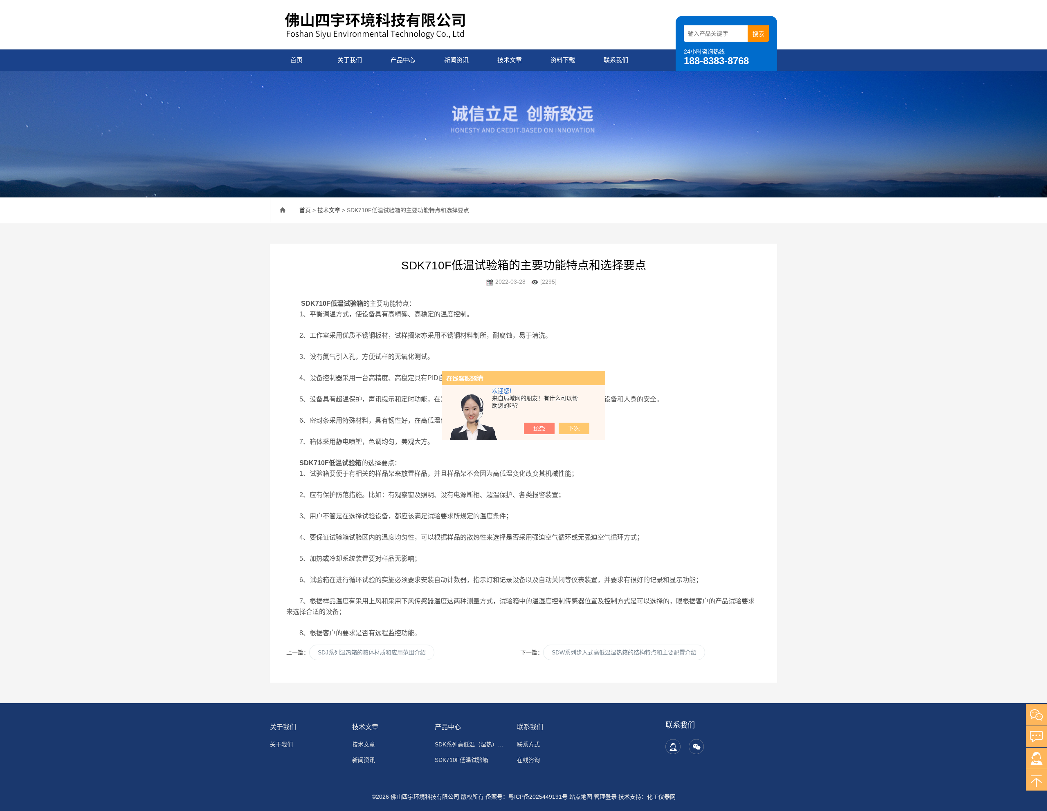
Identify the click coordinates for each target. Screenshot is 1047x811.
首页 (296, 59)
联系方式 (528, 744)
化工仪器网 (661, 796)
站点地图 (580, 796)
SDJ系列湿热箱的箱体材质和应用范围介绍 (372, 652)
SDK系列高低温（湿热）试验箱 (471, 744)
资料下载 (562, 59)
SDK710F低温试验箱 (461, 760)
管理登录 (605, 796)
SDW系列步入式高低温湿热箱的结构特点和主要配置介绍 (624, 652)
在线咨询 (528, 760)
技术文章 (509, 59)
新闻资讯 (456, 59)
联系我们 (616, 59)
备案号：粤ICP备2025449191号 (526, 796)
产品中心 (403, 59)
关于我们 (349, 59)
